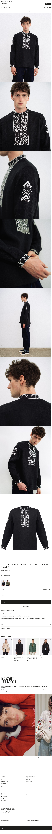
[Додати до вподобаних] (48, 83)
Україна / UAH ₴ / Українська (33, 820)
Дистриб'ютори (4, 781)
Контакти (3, 776)
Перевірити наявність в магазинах (10, 613)
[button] (22, 4)
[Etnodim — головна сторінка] (5, 7)
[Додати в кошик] (11, 653)
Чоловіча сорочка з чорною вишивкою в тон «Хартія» (19, 657)
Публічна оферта (29, 777)
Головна (3, 11)
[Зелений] (8, 583)
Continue (48, 3)
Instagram (5, 793)
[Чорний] (3, 583)
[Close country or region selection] (50, 1)
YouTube (4, 802)
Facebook (5, 796)
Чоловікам (7, 11)
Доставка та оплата (5, 777)
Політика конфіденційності (31, 776)
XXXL (3, 595)
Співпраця (3, 783)
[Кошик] (50, 7)
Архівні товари (29, 781)
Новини (27, 794)
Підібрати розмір (6, 575)
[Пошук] (44, 7)
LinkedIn (4, 800)
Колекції (27, 793)
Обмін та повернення (5, 779)
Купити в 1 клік (26, 606)
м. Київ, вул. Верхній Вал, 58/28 (7, 808)
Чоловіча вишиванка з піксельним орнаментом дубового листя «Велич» (32, 657)
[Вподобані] (47, 7)
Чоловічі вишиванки (14, 11)
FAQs (2, 786)
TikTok (4, 798)
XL (32, 591)
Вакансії (3, 785)
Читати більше (4, 620)
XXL (42, 591)
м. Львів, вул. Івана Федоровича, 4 (8, 809)
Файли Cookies (29, 779)
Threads (4, 794)
